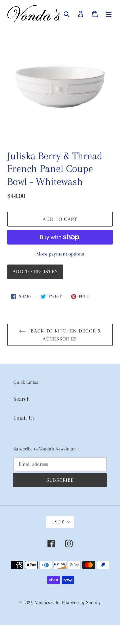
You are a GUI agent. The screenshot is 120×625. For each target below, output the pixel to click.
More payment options (60, 254)
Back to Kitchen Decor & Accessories (65, 335)
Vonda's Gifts (47, 602)
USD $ (57, 522)
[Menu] (109, 13)
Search (21, 398)
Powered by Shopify (81, 602)
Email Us (24, 417)
